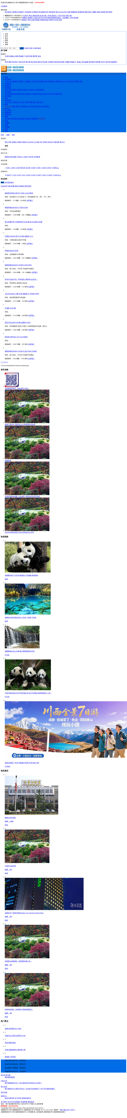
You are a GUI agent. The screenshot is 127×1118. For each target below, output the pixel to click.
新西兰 (47, 106)
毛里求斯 (56, 142)
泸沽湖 (34, 81)
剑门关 (64, 81)
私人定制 (67, 12)
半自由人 (20, 157)
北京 (20, 102)
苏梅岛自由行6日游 (11, 250)
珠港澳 (97, 62)
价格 (9, 186)
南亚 (34, 94)
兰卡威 (36, 90)
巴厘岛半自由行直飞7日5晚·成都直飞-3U (19, 236)
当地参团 (37, 157)
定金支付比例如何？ (33, 1089)
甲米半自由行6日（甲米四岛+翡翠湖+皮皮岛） (21, 279)
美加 (44, 94)
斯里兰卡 (29, 94)
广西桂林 (15, 102)
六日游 (33, 168)
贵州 (6, 62)
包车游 (31, 157)
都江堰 (27, 62)
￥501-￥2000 (25, 175)
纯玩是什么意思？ (35, 1083)
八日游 (43, 168)
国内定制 (57, 62)
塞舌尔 (62, 142)
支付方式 (11, 1102)
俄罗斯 (35, 56)
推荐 (16, 186)
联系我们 (17, 1102)
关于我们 (4, 1102)
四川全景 (22, 62)
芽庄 (10, 90)
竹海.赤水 (70, 81)
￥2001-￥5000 (36, 175)
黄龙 (31, 48)
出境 (102, 62)
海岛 (39, 56)
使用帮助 (24, 1102)
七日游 (38, 168)
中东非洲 (107, 62)
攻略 (98, 12)
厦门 (23, 102)
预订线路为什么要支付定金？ (15, 1089)
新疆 (38, 102)
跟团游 (7, 157)
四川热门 (15, 62)
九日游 (48, 168)
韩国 (18, 94)
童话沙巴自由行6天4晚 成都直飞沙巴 (18, 322)
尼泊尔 (23, 94)
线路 (86, 12)
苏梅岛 (24, 90)
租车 (46, 12)
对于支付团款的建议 (47, 1089)
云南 (10, 102)
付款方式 (4, 1081)
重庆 (27, 102)
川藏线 (94, 12)
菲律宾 (19, 90)
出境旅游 (35, 12)
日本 (29, 106)
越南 (62, 62)
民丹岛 (50, 142)
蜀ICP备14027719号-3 (67, 1110)
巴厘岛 (14, 90)
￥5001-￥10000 (46, 175)
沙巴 (40, 142)
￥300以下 (8, 175)
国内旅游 (52, 12)
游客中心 (4, 1096)
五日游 (27, 168)
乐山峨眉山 (14, 81)
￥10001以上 (56, 175)
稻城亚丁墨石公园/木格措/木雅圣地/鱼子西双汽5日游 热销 (41, 20)
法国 (13, 106)
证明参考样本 (26, 1098)
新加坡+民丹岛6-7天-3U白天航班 (16, 337)
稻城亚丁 (21, 12)
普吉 (6, 90)
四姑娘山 (28, 81)
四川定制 (34, 62)
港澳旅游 (81, 12)
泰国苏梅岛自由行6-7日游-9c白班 (16, 207)
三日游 (17, 168)
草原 (81, 81)
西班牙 (17, 106)
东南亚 (102, 12)
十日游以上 (55, 168)
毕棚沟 (76, 81)
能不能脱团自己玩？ (12, 1083)
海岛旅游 (28, 12)
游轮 (60, 94)
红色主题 (44, 62)
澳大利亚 (39, 94)
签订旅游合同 (24, 1083)
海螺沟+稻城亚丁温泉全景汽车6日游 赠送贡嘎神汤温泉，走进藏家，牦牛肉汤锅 (50, 18)
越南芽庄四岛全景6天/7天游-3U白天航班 (19, 193)
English (61, 12)
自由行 (25, 157)
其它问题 (4, 1092)
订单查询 (4, 6)
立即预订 (30, 200)
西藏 (31, 102)
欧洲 (27, 56)
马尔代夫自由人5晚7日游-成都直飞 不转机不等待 (22, 294)
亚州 (6, 106)
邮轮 (110, 12)
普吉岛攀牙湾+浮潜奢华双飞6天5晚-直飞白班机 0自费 (23, 222)
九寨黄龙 (15, 12)
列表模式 (21, 186)
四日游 (22, 168)
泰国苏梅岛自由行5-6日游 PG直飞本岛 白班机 (21, 351)
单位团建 (41, 12)
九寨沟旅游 (37, 48)
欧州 (107, 12)
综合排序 (4, 186)
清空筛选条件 (9, 182)
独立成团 (13, 157)
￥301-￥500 (16, 175)
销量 (13, 186)
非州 (48, 94)
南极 (56, 94)
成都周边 (114, 62)
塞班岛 (41, 90)
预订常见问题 (5, 1075)
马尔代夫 (30, 90)
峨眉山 (12, 56)
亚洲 (39, 62)
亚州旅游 (41, 118)
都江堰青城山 (50, 81)
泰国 (16, 56)
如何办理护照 (9, 1098)
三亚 (6, 102)
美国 (30, 56)
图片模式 (28, 186)
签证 (57, 12)
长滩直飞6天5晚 (10, 308)
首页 (6, 77)
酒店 (89, 12)
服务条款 (31, 1102)
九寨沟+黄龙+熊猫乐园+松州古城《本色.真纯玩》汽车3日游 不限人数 (47, 15)
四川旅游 (8, 12)
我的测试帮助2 (10, 1077)
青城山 (79, 62)
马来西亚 (24, 106)
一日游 (7, 168)
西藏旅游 (74, 12)
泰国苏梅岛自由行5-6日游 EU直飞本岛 (18, 265)
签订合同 (4, 1086)
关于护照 (18, 1098)
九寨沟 (26, 48)
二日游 (12, 168)
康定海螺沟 (41, 81)
